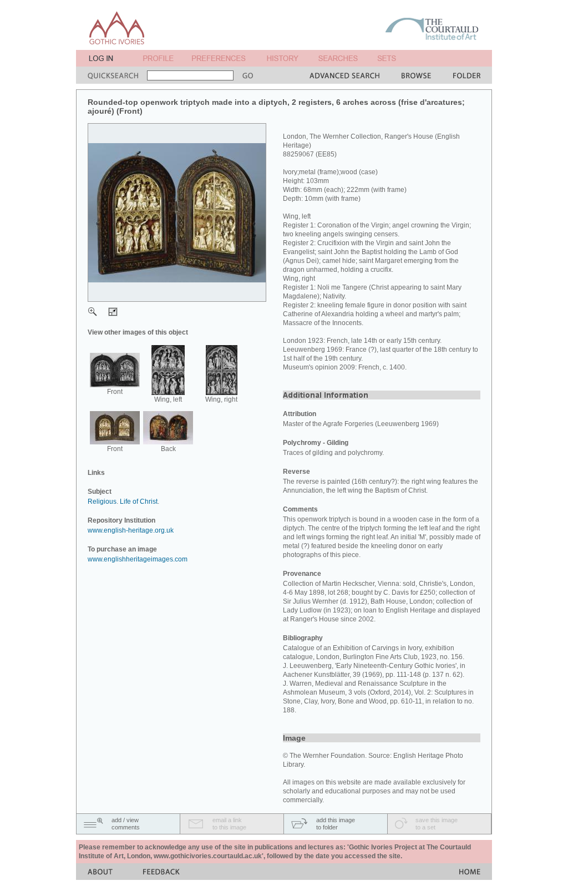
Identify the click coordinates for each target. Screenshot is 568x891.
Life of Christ (139, 501)
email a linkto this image (229, 824)
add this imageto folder (335, 824)
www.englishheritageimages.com (137, 559)
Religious (102, 501)
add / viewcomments (125, 824)
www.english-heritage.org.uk (131, 530)
